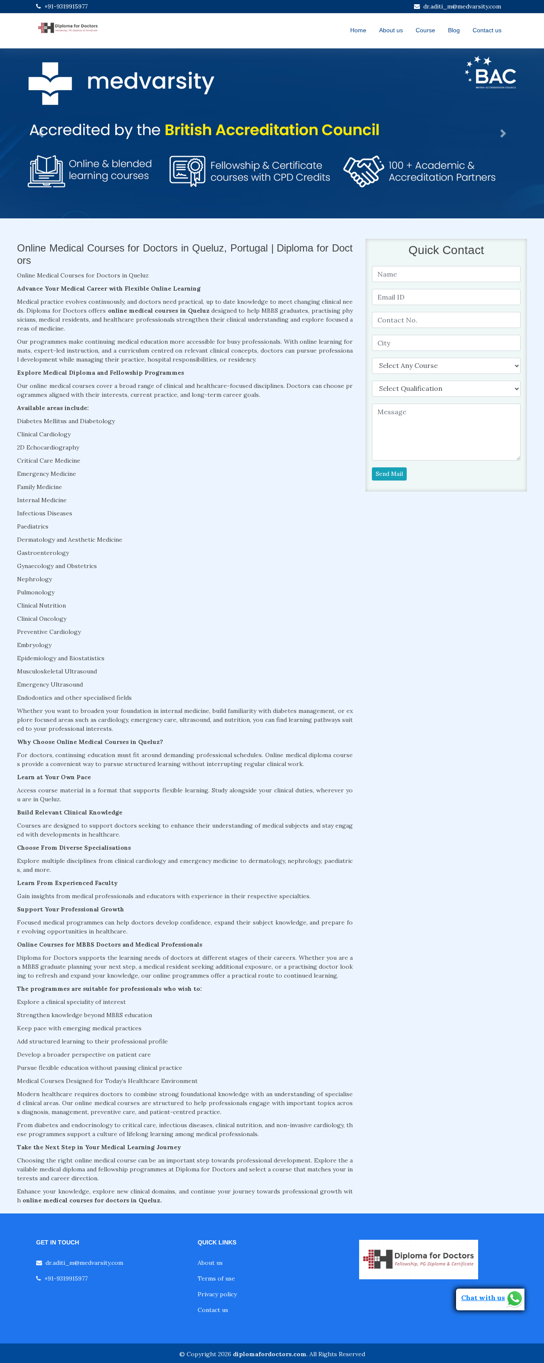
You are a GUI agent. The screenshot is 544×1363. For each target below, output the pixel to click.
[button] (41, 133)
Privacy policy (217, 1294)
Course (425, 30)
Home (358, 30)
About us (391, 30)
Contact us (487, 30)
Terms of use (216, 1278)
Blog (454, 30)
